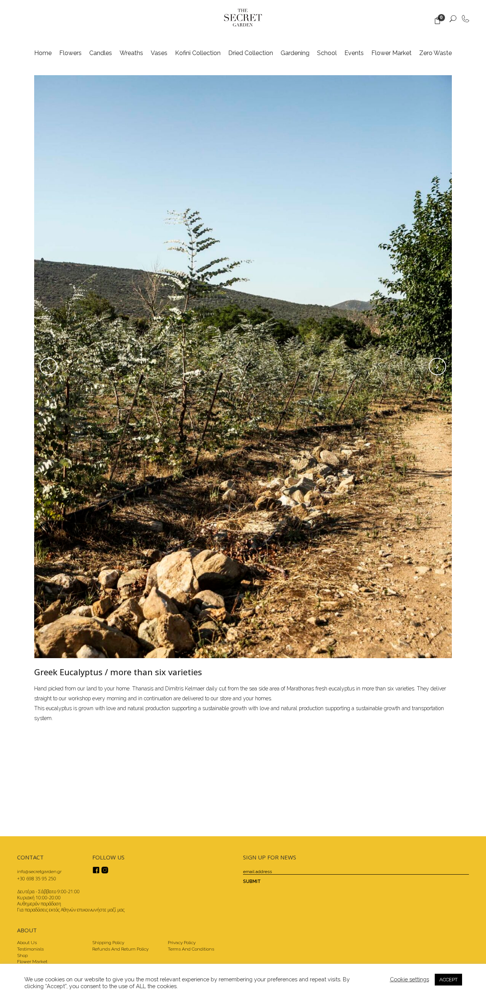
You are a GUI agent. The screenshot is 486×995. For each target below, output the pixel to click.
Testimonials (30, 949)
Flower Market (32, 961)
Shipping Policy (108, 942)
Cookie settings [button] (409, 979)
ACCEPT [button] (448, 979)
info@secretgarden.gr (39, 871)
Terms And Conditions (191, 949)
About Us (27, 942)
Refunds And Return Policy (120, 949)
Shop (22, 955)
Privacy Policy (182, 942)
